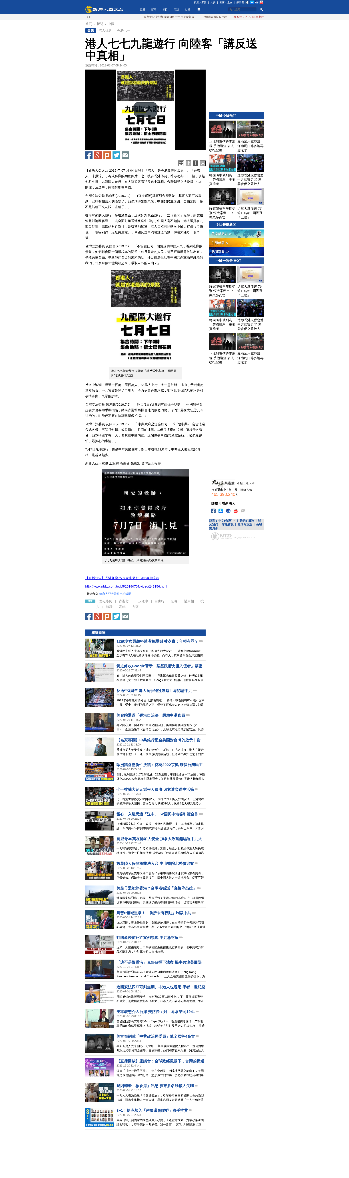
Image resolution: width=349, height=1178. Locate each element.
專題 (176, 9)
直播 (142, 9)
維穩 (109, 607)
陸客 (174, 601)
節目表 (240, 2)
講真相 (189, 601)
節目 (165, 9)
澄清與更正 (245, 524)
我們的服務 (247, 520)
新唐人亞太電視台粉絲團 (115, 593)
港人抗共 (105, 30)
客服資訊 (228, 524)
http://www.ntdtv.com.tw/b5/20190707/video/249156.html (126, 586)
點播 (187, 9)
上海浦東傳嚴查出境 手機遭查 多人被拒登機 (201, 16)
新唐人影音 (200, 2)
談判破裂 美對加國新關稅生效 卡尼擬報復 (141, 16)
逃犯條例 (105, 601)
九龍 (135, 607)
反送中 (143, 601)
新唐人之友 (226, 2)
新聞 (153, 9)
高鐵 (122, 607)
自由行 (160, 601)
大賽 (213, 2)
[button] (145, 109)
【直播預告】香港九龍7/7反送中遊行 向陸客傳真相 (122, 578)
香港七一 (123, 30)
